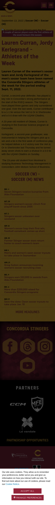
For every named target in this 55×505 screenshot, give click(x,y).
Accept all (27, 491)
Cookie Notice (12, 484)
